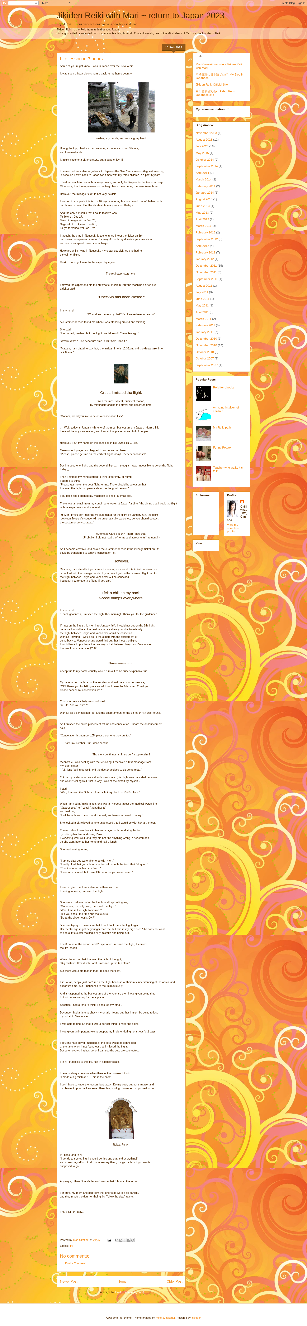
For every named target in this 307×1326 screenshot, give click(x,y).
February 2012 (205, 252)
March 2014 (204, 179)
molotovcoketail (165, 1317)
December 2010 (206, 338)
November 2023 (206, 133)
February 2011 (205, 325)
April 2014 (202, 172)
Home (122, 1281)
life (71, 1245)
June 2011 (202, 298)
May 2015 (202, 153)
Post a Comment (75, 1263)
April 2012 (202, 245)
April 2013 (202, 219)
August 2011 (204, 285)
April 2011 (202, 312)
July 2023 (202, 146)
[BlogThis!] (121, 1240)
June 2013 (203, 206)
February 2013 (205, 232)
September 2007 (207, 365)
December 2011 (206, 265)
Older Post (174, 1281)
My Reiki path (222, 427)
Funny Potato (222, 447)
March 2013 (204, 225)
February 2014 (205, 186)
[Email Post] (109, 1240)
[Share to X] (125, 1240)
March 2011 (203, 318)
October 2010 (205, 352)
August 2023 (204, 139)
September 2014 (207, 166)
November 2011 (206, 272)
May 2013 (202, 212)
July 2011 (202, 292)
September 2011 (207, 279)
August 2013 (204, 199)
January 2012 (205, 259)
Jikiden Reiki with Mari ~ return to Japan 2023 (141, 15)
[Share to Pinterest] (133, 1240)
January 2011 (205, 332)
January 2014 (205, 192)
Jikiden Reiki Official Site (212, 84)
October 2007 (205, 358)
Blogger (196, 1317)
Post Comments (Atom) (129, 1292)
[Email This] (117, 1240)
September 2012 (207, 239)
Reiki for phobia (223, 387)
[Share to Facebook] (129, 1240)
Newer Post (68, 1281)
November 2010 (206, 345)
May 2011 (202, 305)
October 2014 (205, 159)
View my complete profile (233, 528)
